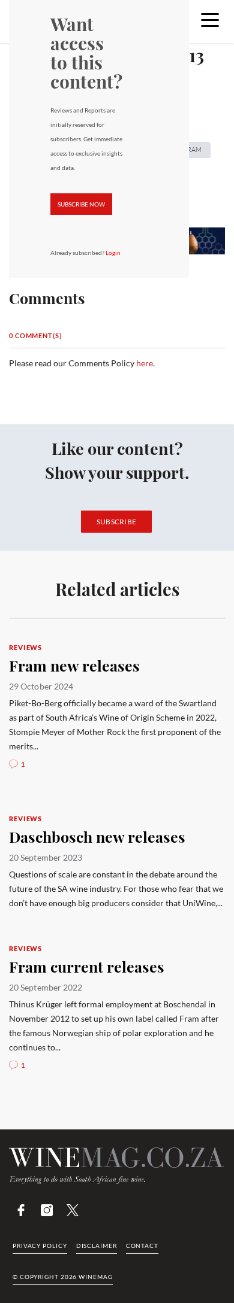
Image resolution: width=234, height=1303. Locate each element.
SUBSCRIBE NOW (81, 204)
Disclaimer (96, 1245)
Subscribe (117, 521)
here (144, 363)
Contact (142, 1245)
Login (113, 252)
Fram (193, 149)
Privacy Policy (40, 1245)
